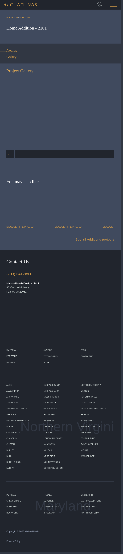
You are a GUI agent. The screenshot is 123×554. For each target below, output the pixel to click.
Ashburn (11, 414)
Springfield (87, 421)
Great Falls (50, 409)
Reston (85, 414)
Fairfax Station (52, 391)
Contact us (87, 356)
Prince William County (93, 409)
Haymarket (50, 414)
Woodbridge (88, 456)
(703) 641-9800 (19, 274)
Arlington (12, 403)
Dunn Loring (13, 462)
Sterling (86, 432)
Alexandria (12, 391)
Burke (9, 426)
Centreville (13, 432)
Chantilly (11, 438)
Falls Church (51, 397)
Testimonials (50, 356)
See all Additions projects (94, 239)
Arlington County (16, 409)
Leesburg (49, 426)
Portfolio (12, 17)
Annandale (12, 397)
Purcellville (88, 403)
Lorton (48, 432)
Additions (24, 17)
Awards (11, 50)
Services (11, 350)
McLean (48, 450)
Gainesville (50, 403)
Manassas (49, 444)
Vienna (84, 450)
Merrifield (50, 456)
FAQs (83, 350)
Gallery (11, 57)
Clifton (10, 444)
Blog (46, 363)
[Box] (100, 5)
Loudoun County (53, 438)
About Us (11, 362)
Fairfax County (52, 385)
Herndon (49, 421)
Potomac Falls (89, 397)
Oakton (85, 391)
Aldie (9, 385)
